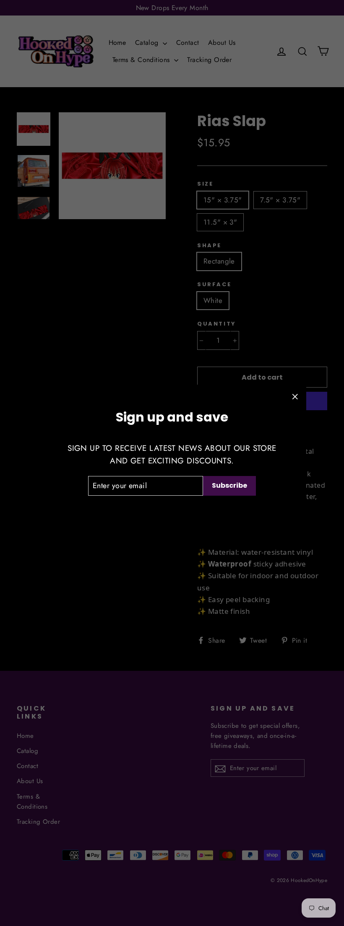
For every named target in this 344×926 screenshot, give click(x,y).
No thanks (172, 510)
